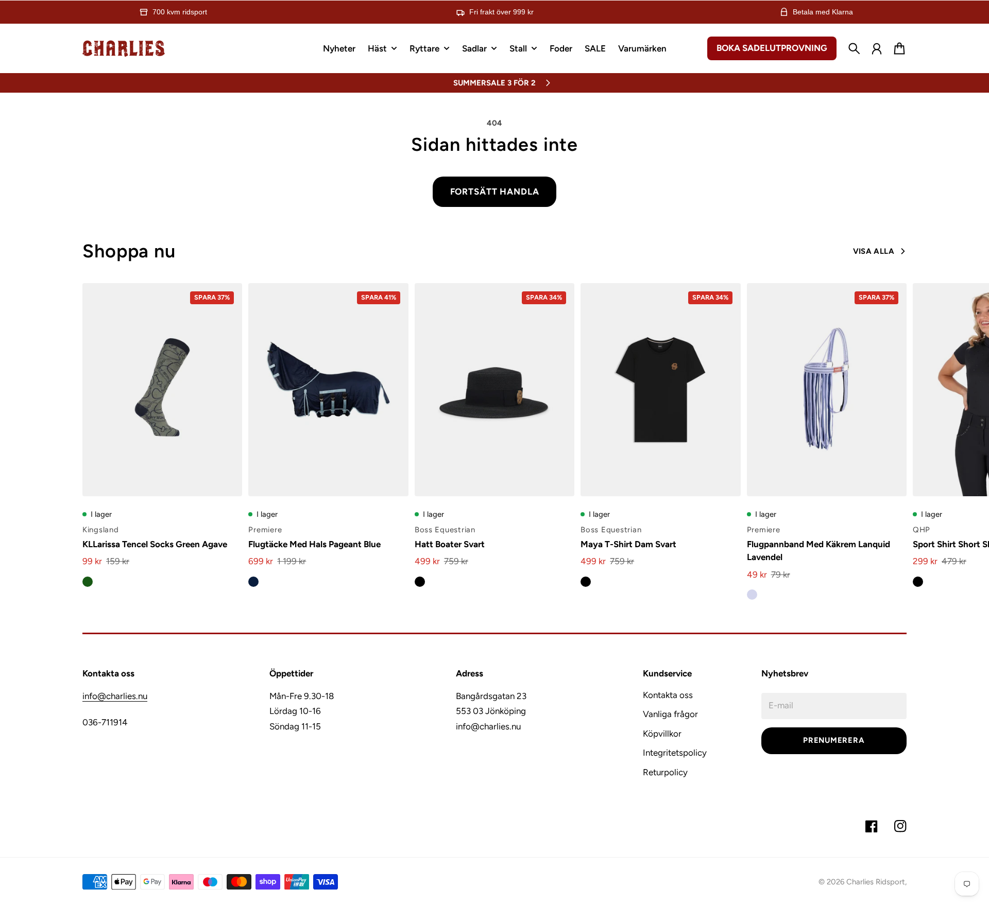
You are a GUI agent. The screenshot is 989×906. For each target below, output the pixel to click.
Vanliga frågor (670, 714)
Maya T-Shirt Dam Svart (628, 544)
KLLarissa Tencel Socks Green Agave (154, 544)
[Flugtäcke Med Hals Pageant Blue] (328, 389)
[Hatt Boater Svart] (494, 389)
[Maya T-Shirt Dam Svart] (660, 389)
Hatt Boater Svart (450, 544)
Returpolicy (665, 772)
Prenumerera (833, 740)
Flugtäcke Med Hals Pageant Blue (314, 544)
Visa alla (873, 251)
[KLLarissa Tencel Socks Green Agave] (162, 389)
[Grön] (87, 581)
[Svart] (420, 581)
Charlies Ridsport (875, 881)
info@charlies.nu (114, 696)
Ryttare (424, 49)
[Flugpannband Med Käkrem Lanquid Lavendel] (827, 389)
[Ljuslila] (752, 594)
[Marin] (253, 581)
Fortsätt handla (494, 191)
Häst (377, 49)
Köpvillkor (662, 733)
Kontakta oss (668, 695)
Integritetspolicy (675, 752)
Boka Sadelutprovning (772, 48)
